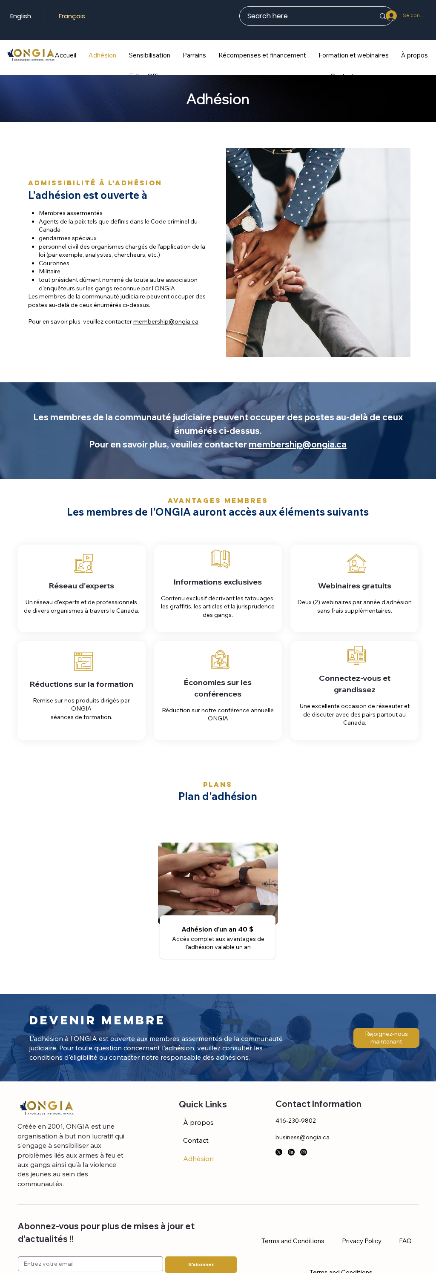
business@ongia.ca (302, 1137)
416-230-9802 (295, 1120)
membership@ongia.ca (165, 321)
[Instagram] (303, 1152)
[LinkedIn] (291, 1152)
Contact (196, 1140)
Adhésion (198, 1158)
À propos (198, 1122)
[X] (278, 1152)
